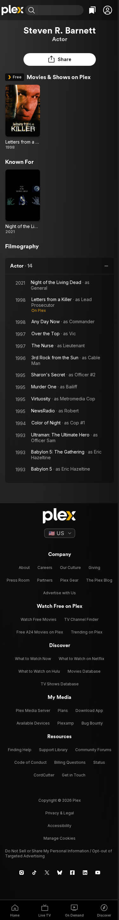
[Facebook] (72, 872)
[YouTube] (97, 872)
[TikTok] (34, 872)
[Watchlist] (92, 10)
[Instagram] (21, 872)
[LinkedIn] (85, 872)
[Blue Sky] (59, 872)
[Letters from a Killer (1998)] (22, 117)
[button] (107, 10)
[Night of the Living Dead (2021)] (22, 202)
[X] (47, 872)
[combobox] (59, 10)
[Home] (12, 10)
